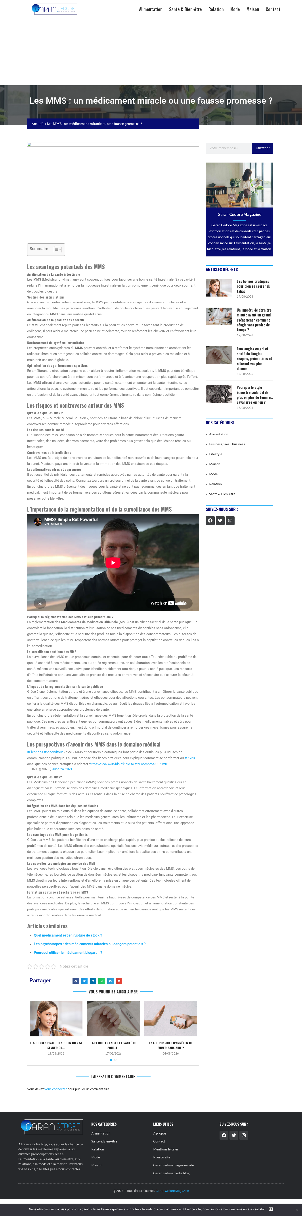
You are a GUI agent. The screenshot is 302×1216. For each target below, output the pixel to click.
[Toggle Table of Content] (55, 249)
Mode (235, 9)
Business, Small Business (227, 444)
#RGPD (190, 758)
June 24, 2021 (62, 769)
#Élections (35, 752)
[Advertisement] (151, 52)
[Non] (296, 1210)
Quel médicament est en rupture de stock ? (68, 935)
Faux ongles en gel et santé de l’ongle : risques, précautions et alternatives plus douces (254, 358)
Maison (253, 9)
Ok (271, 1209)
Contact (273, 9)
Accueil (38, 123)
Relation (216, 9)
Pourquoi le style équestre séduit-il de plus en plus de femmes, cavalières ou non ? (255, 395)
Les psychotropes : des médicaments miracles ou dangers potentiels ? (90, 944)
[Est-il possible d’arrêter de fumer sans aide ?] (170, 1019)
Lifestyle (215, 454)
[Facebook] (210, 520)
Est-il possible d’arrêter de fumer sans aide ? (170, 1045)
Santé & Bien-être (185, 9)
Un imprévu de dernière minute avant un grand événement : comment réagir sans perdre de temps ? (254, 320)
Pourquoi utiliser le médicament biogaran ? (68, 952)
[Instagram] (230, 520)
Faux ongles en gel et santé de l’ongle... (113, 1045)
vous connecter (55, 1089)
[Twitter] (220, 520)
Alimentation (150, 9)
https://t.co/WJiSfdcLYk (107, 764)
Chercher (263, 148)
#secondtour (53, 752)
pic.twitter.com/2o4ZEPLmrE (147, 764)
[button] (76, 981)
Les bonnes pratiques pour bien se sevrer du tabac (253, 286)
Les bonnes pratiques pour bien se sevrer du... (56, 1045)
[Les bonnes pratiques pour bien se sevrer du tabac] (56, 1019)
